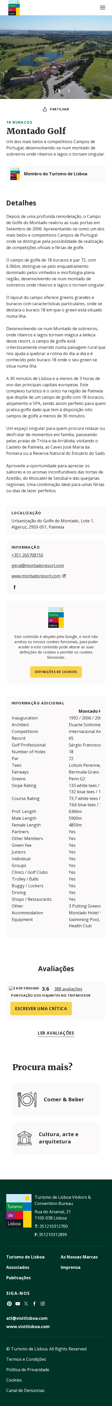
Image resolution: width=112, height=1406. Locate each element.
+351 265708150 (27, 555)
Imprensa (70, 1267)
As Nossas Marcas (79, 1257)
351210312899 (53, 1234)
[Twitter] (26, 1304)
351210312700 (54, 1226)
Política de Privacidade (27, 1369)
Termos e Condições (26, 1359)
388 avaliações (68, 989)
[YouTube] (18, 1304)
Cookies (14, 1380)
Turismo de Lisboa (25, 1257)
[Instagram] (43, 1304)
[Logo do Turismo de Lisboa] (14, 7)
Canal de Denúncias (25, 1390)
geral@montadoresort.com (37, 565)
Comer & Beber (64, 1099)
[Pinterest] (9, 1304)
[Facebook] (14, 587)
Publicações (18, 1278)
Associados (17, 1267)
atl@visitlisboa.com (27, 1318)
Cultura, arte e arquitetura (58, 1138)
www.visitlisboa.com (28, 1326)
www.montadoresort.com (35, 576)
